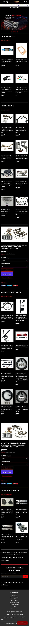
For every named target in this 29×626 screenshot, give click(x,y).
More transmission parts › (6, 296)
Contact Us (14, 595)
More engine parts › (5, 109)
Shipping (3, 254)
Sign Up (25, 576)
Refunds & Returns (14, 602)
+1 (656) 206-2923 (14, 614)
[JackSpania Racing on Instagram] (4, 619)
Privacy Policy (14, 600)
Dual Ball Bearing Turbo (6, 257)
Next (27, 21)
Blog (15, 606)
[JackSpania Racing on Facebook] (2, 619)
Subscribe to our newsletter (14, 569)
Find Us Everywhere (14, 597)
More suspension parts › (6, 494)
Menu (4, 1)
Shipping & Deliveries (14, 604)
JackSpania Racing (11, 623)
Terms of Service (14, 598)
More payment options (7, 277)
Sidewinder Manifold (5, 263)
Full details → (4, 282)
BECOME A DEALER (14, 7)
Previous (2, 21)
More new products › (5, 40)
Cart (27, 1)
